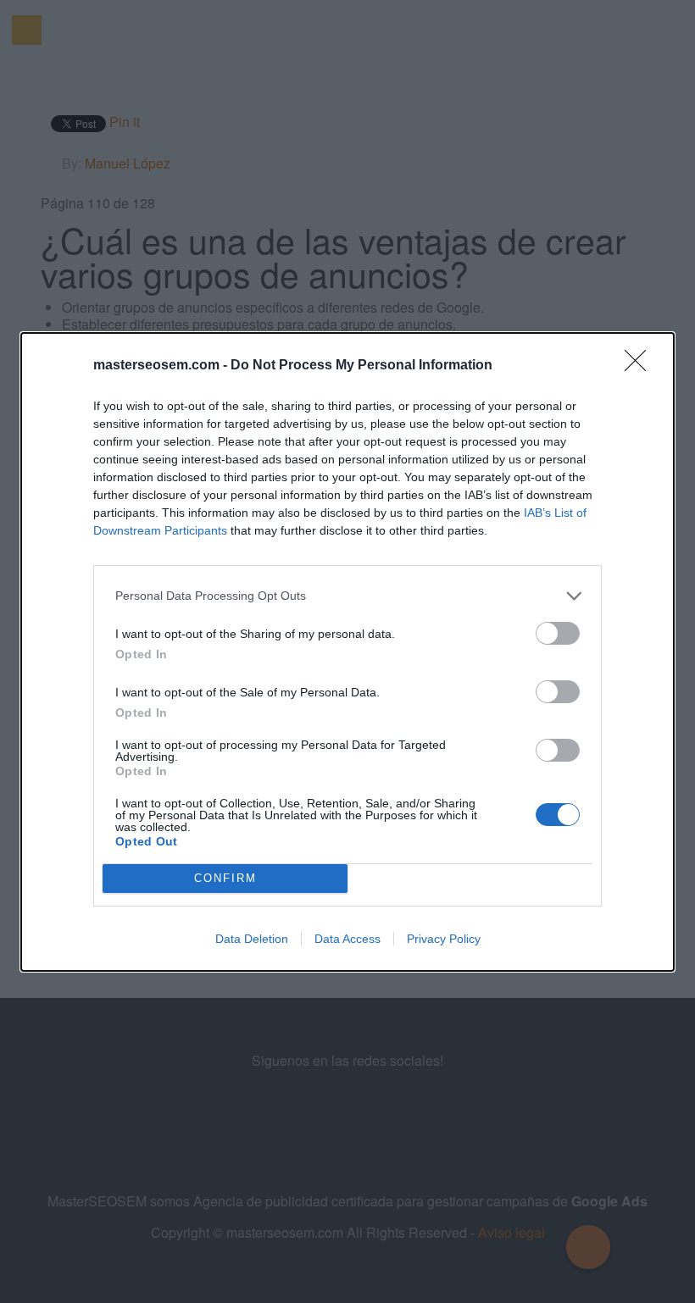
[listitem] (347, 596)
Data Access (347, 938)
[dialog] (347, 652)
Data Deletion (251, 938)
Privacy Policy (444, 938)
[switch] (558, 633)
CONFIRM (225, 878)
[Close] (641, 366)
